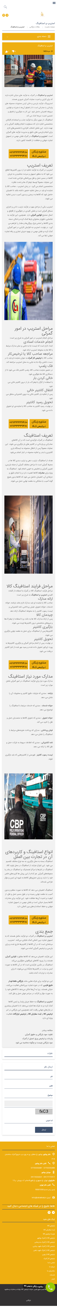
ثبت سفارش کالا (49, 1229)
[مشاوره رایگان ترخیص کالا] (50, 1287)
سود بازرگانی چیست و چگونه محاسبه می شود (34, 1043)
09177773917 (49, 1177)
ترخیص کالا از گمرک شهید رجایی (44, 1246)
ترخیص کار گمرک (35, 358)
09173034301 (36, 1177)
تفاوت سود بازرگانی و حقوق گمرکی (39, 1034)
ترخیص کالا (51, 1225)
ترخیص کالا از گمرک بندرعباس (44, 1242)
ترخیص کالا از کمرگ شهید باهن (44, 1250)
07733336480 (49, 1167)
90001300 (39, 1189)
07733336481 (36, 1167)
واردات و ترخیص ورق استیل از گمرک (37, 1038)
